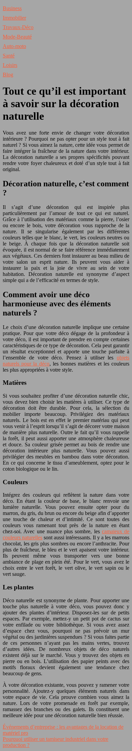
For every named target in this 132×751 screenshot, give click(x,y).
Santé (9, 55)
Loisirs (10, 65)
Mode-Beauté (17, 37)
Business (12, 8)
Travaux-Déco (18, 27)
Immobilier (14, 18)
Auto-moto (14, 46)
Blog (8, 74)
